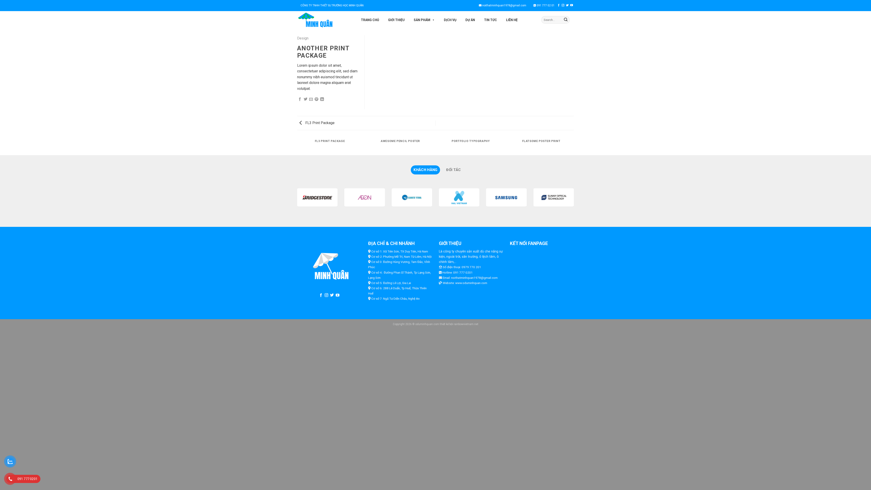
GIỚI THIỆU (396, 20)
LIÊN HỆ (512, 20)
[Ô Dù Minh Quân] (324, 20)
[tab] (425, 169)
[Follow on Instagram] (563, 5)
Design (302, 38)
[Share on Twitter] (305, 99)
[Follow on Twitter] (567, 5)
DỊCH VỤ (450, 20)
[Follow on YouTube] (571, 5)
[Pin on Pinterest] (316, 99)
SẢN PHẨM (422, 20)
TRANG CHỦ (370, 20)
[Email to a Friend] (311, 99)
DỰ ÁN (470, 20)
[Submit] (566, 20)
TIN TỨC (490, 20)
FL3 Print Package (319, 123)
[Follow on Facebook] (558, 5)
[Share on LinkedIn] (322, 99)
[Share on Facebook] (300, 99)
